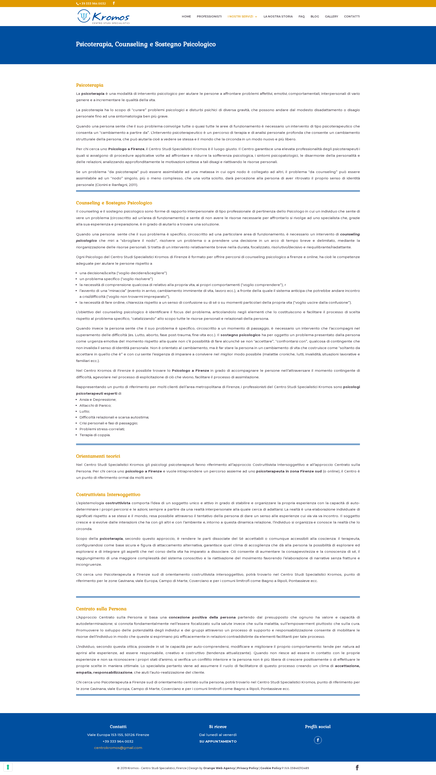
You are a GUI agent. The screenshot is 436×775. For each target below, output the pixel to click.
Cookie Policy (270, 768)
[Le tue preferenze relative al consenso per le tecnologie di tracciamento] (8, 767)
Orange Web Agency (219, 768)
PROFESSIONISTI (209, 16)
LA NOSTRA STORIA (278, 16)
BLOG (315, 16)
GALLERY (331, 16)
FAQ (302, 16)
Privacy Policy (247, 768)
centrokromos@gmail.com (118, 748)
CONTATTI (352, 16)
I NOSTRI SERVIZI (240, 16)
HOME (186, 16)
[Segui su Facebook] (318, 740)
